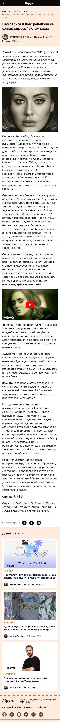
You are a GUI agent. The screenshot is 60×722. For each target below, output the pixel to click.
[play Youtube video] (30, 304)
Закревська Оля (17, 584)
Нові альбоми (42, 37)
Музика (8, 571)
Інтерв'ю (9, 674)
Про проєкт (29, 707)
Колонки (9, 622)
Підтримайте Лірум (11, 707)
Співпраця (43, 707)
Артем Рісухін (16, 636)
